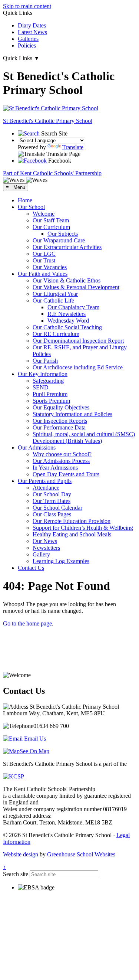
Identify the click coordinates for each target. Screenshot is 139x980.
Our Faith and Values (42, 274)
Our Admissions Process (61, 461)
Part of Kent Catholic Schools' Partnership (52, 173)
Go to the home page (27, 623)
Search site (15, 874)
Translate (72, 147)
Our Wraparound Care (59, 240)
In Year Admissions (55, 467)
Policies (27, 45)
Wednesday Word (68, 320)
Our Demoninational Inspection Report (78, 340)
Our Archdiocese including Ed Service (78, 367)
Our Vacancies (50, 267)
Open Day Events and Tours (66, 474)
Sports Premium (51, 401)
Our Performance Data (59, 427)
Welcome (43, 213)
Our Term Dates (51, 501)
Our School (31, 207)
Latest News (32, 32)
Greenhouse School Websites (81, 854)
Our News (45, 541)
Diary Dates (32, 25)
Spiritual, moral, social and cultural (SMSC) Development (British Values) (84, 437)
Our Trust (44, 260)
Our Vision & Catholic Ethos (66, 280)
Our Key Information (42, 374)
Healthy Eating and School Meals (72, 534)
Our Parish (45, 360)
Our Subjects (62, 234)
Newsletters (46, 548)
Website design (20, 854)
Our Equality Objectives (61, 407)
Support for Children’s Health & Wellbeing (83, 528)
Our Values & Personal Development (76, 287)
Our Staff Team (51, 220)
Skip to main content (27, 6)
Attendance (46, 487)
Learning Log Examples (61, 561)
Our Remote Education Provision (71, 521)
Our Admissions (37, 447)
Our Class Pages (52, 514)
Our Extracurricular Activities (67, 247)
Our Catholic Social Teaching (67, 327)
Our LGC (44, 254)
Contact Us (31, 568)
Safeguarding (48, 381)
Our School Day (52, 494)
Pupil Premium (50, 394)
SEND (41, 387)
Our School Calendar (57, 507)
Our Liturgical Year (55, 294)
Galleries (28, 39)
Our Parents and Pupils (45, 481)
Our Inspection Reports (60, 421)
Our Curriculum (51, 227)
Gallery (41, 554)
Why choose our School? (62, 454)
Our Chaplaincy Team (73, 307)
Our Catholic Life (53, 300)
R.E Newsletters (66, 314)
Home (25, 200)
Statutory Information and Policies (72, 414)
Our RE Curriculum (56, 334)
